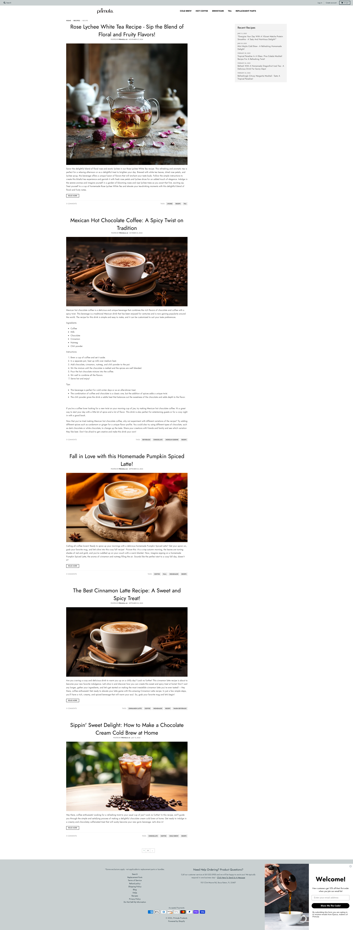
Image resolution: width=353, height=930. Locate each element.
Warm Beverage (179, 708)
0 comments (71, 203)
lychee (169, 204)
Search (135, 874)
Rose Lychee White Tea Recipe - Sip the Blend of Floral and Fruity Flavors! (127, 30)
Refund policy (134, 883)
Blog (135, 889)
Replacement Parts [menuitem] (246, 11)
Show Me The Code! (330, 905)
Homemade (174, 574)
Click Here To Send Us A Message (231, 877)
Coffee (157, 574)
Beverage (146, 440)
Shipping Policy (134, 886)
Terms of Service (135, 880)
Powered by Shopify (176, 921)
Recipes (76, 20)
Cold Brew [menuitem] (186, 11)
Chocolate (157, 440)
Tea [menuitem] (230, 11)
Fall (164, 574)
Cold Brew (173, 836)
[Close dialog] (350, 866)
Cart (346, 3)
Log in (320, 3)
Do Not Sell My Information (135, 902)
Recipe (183, 440)
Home (68, 20)
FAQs (135, 892)
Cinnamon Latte (135, 708)
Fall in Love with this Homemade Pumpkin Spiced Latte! (126, 460)
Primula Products (180, 918)
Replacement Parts (134, 877)
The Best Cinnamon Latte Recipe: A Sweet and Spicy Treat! (127, 594)
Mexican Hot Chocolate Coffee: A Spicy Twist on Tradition (126, 224)
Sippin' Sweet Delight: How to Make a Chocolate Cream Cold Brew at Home (127, 729)
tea (185, 204)
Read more (72, 196)
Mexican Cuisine (172, 440)
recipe (178, 204)
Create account (331, 3)
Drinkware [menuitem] (218, 11)
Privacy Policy (135, 899)
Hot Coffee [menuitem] (202, 11)
